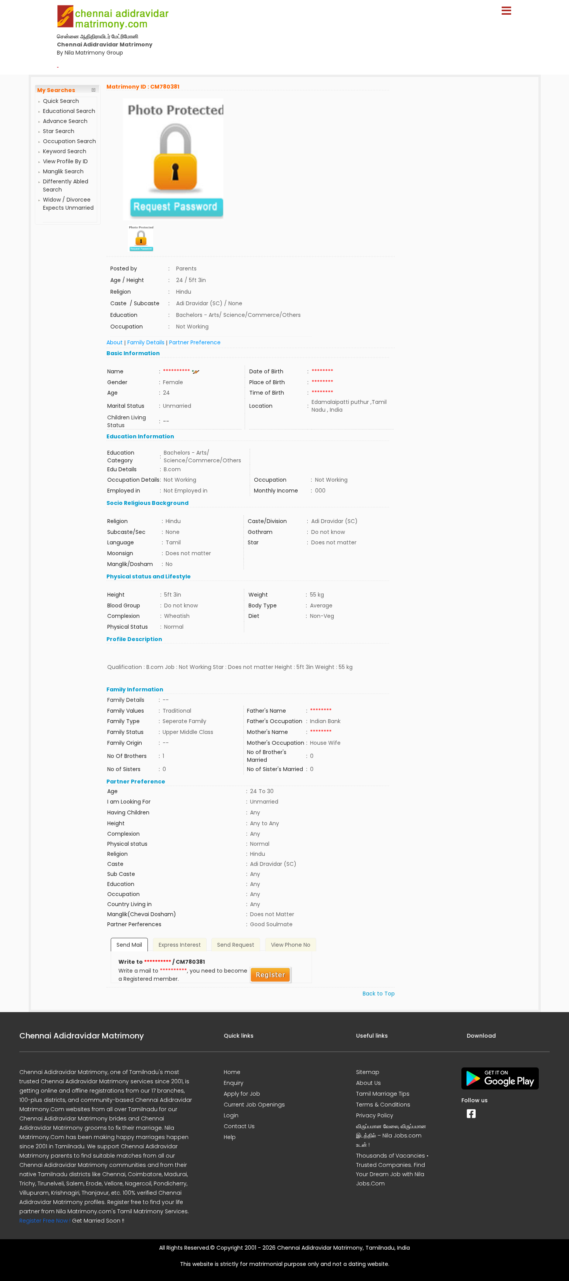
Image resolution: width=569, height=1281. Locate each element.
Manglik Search (63, 171)
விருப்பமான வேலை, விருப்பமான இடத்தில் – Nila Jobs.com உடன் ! (391, 1135)
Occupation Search (69, 141)
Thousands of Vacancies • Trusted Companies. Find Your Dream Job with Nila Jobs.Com (392, 1169)
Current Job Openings (254, 1104)
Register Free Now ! (44, 1221)
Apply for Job (242, 1094)
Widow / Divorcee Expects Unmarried (68, 204)
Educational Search (69, 111)
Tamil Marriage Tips (383, 1094)
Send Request (235, 945)
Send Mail (129, 945)
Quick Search (61, 101)
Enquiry (233, 1083)
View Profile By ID (65, 161)
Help (230, 1137)
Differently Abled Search (65, 185)
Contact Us (239, 1126)
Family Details (146, 342)
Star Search (58, 131)
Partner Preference (195, 342)
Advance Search (65, 121)
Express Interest (180, 945)
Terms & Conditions (383, 1104)
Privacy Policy (374, 1115)
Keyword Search (64, 151)
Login (231, 1115)
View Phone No (290, 945)
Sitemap (367, 1072)
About (114, 342)
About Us (368, 1083)
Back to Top (379, 993)
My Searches (56, 90)
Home (232, 1072)
